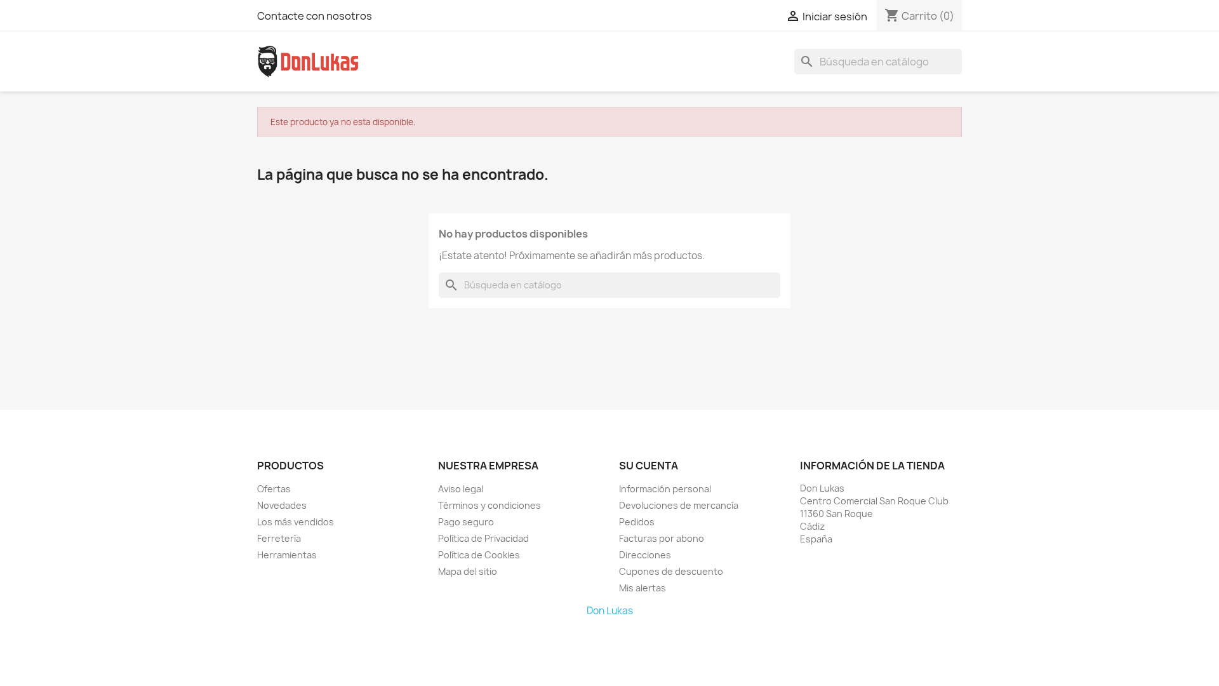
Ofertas (274, 489)
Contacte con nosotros (314, 16)
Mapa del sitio (467, 571)
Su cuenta (648, 466)
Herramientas (287, 555)
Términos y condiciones (489, 505)
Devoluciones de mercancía (678, 505)
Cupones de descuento (671, 571)
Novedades (282, 505)
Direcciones (645, 555)
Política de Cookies (479, 555)
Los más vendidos (295, 522)
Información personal (665, 489)
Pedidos (637, 522)
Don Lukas (610, 610)
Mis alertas (642, 588)
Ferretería (279, 538)
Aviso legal (460, 489)
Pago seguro (466, 522)
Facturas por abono (661, 538)
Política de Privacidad (483, 538)
